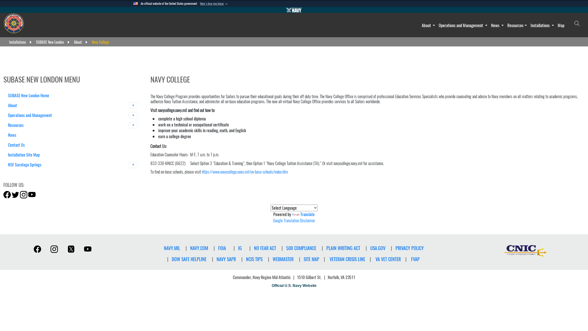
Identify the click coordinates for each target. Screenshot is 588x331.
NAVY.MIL (172, 248)
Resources (515, 25)
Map (561, 25)
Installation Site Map (24, 155)
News (495, 25)
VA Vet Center (388, 259)
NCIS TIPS (254, 259)
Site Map (311, 259)
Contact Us (16, 145)
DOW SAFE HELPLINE (189, 259)
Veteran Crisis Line (347, 259)
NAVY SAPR (226, 259)
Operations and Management (461, 25)
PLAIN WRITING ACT (343, 248)
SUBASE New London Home (28, 95)
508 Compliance (301, 248)
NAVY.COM (199, 248)
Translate (307, 214)
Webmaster (283, 259)
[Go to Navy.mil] (294, 10)
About (427, 25)
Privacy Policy (410, 248)
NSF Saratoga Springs (25, 165)
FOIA (222, 248)
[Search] (32, 173)
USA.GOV (377, 248)
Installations (541, 25)
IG (240, 248)
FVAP (415, 259)
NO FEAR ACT (265, 248)
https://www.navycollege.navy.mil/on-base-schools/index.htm (245, 172)
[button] (214, 3)
